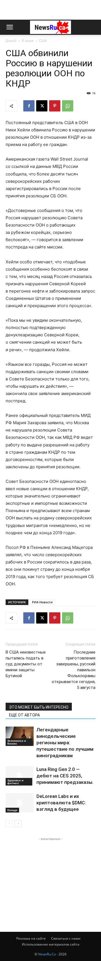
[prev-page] (9, 823)
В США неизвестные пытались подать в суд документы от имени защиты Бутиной (26, 664)
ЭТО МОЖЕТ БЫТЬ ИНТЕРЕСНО (38, 707)
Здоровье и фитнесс (15, 781)
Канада (12, 810)
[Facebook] (29, 105)
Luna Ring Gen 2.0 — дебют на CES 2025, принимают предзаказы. (64, 775)
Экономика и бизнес (16, 742)
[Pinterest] (54, 105)
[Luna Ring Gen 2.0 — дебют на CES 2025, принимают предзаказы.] (20, 776)
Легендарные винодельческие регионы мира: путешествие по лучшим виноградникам (64, 742)
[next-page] (18, 823)
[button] (10, 27)
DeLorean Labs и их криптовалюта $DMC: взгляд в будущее (61, 802)
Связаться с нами (66, 938)
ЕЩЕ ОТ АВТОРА (24, 715)
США (43, 40)
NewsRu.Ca (47, 954)
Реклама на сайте (31, 938)
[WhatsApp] (67, 105)
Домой (11, 40)
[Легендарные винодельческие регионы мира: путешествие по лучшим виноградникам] (20, 736)
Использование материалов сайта (50, 944)
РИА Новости (42, 602)
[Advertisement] (50, 10)
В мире (28, 40)
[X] (41, 105)
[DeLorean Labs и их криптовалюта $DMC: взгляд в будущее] (20, 802)
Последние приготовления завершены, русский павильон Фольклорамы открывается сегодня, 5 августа (73, 670)
